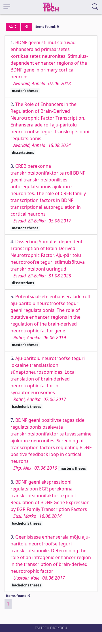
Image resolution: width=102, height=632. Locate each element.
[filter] (13, 27)
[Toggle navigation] (7, 7)
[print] (26, 27)
